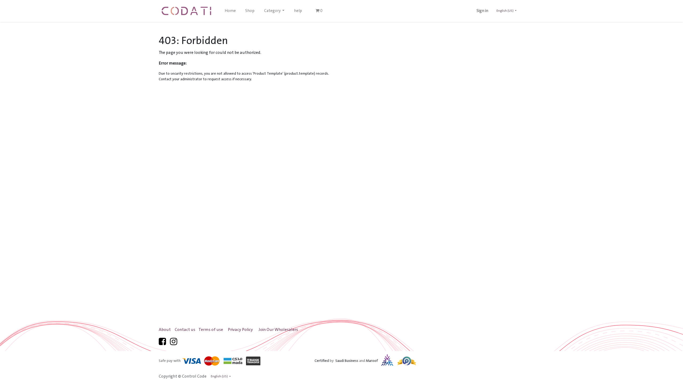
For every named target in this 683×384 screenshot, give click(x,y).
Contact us (185, 329)
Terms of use (210, 329)
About (165, 329)
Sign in (482, 11)
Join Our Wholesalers (278, 329)
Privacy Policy (240, 329)
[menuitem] (230, 11)
